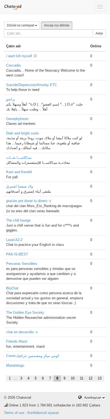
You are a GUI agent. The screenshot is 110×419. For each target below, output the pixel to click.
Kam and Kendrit (19, 172)
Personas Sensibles (21, 264)
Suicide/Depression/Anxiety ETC (31, 85)
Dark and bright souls (22, 133)
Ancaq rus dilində (56, 25)
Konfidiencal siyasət (43, 413)
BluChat (12, 288)
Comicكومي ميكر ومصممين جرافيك (32, 356)
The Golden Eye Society (25, 313)
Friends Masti (16, 341)
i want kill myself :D (21, 56)
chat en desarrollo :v (22, 332)
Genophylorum (17, 119)
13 (99, 378)
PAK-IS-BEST (17, 254)
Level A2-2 (14, 240)
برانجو (10, 99)
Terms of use (14, 413)
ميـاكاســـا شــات (19, 158)
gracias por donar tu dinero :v (28, 201)
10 (72, 378)
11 (81, 378)
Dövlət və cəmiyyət (21, 25)
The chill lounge (18, 220)
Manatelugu (15, 365)
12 (90, 378)
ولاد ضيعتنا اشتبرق (19, 186)
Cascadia (13, 65)
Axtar (99, 33)
